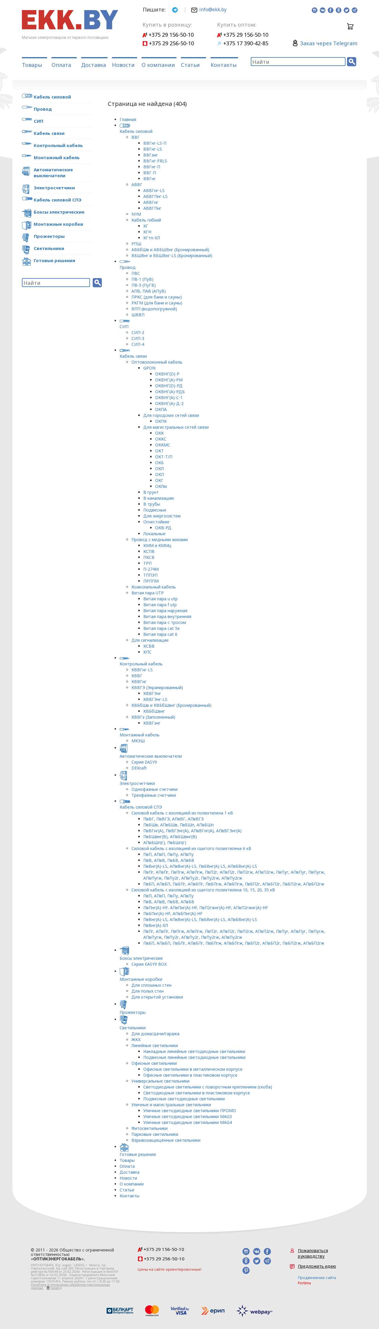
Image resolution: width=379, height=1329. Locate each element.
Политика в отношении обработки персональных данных (70, 1286)
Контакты (224, 64)
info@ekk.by (213, 9)
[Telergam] (175, 9)
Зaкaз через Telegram (328, 43)
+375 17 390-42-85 (245, 43)
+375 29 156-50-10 (170, 34)
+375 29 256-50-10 (170, 43)
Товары (32, 64)
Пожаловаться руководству (313, 1253)
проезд (56, 1288)
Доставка (93, 64)
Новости (123, 64)
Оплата (61, 64)
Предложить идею (317, 1266)
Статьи (190, 64)
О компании (158, 64)
